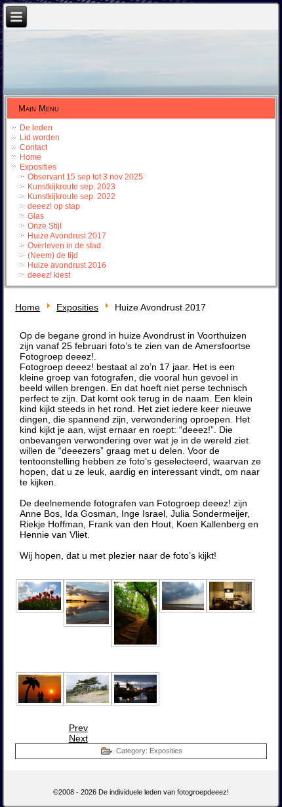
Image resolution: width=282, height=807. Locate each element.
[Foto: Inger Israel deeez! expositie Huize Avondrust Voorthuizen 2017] (87, 688)
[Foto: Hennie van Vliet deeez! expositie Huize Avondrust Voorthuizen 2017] (39, 688)
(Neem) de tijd (53, 255)
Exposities (38, 167)
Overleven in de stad (64, 245)
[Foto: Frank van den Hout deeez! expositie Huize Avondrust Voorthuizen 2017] (230, 595)
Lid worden (40, 137)
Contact (33, 147)
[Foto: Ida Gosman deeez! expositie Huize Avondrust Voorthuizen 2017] (183, 595)
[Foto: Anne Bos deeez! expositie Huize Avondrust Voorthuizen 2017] (135, 688)
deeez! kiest (49, 275)
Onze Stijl (45, 226)
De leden (36, 127)
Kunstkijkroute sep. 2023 (71, 186)
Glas (36, 216)
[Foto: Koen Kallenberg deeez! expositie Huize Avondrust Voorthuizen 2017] (135, 613)
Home (30, 157)
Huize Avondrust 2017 (67, 235)
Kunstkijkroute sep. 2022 (71, 196)
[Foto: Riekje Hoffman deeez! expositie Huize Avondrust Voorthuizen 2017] (87, 602)
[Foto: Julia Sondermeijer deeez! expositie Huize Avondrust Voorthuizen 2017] (39, 595)
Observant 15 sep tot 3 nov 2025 (85, 176)
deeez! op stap (54, 206)
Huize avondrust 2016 (67, 265)
